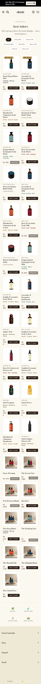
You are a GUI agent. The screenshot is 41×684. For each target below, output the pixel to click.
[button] (3, 12)
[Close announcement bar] (38, 8)
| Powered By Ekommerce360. (23, 681)
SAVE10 (30, 3)
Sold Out (15, 162)
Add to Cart (13, 88)
